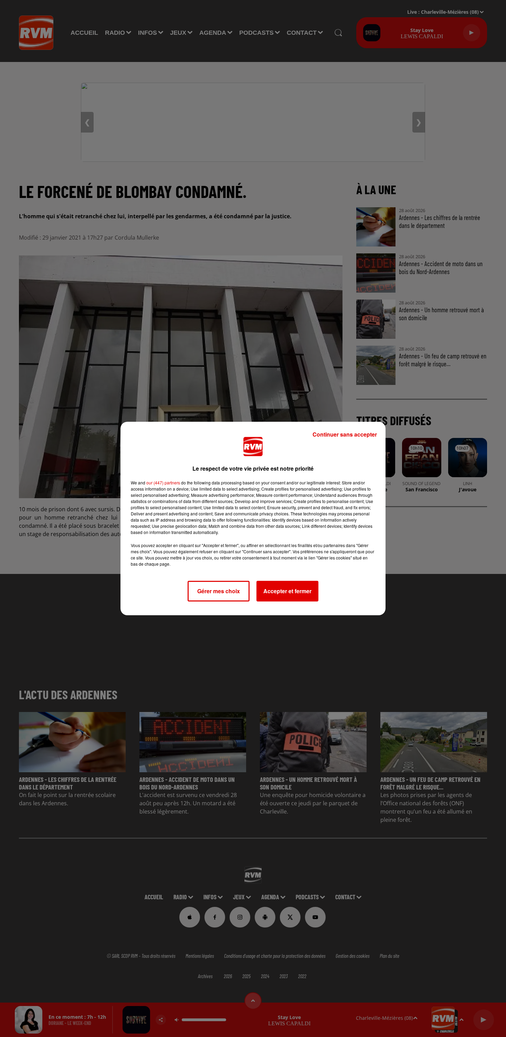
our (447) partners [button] (163, 482)
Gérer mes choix (218, 591)
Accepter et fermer (287, 591)
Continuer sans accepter (345, 434)
